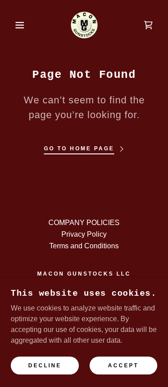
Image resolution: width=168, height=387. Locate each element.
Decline (44, 365)
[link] (84, 25)
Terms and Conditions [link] (84, 246)
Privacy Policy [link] (84, 234)
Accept (123, 365)
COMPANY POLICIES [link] (84, 222)
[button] (13, 25)
